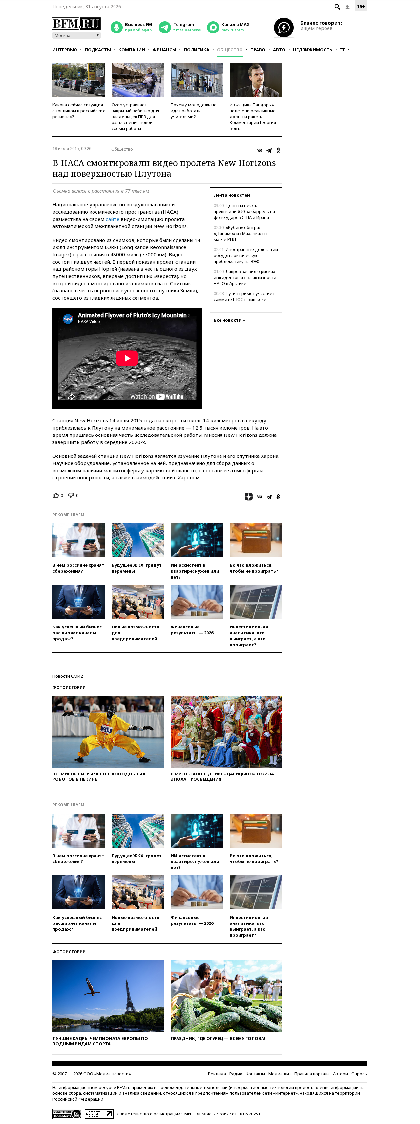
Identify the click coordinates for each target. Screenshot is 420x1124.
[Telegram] (269, 150)
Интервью (64, 50)
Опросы (359, 1074)
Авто (279, 50)
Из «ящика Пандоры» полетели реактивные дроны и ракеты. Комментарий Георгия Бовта (253, 116)
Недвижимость (312, 50)
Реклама (217, 1074)
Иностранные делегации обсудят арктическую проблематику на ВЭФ (246, 255)
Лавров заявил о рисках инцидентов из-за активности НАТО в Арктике (245, 277)
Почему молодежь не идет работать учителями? (194, 110)
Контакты (255, 1074)
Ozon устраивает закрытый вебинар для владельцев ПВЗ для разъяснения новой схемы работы (135, 116)
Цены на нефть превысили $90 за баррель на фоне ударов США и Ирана (244, 211)
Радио (235, 1074)
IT (342, 50)
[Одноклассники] (278, 150)
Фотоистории (69, 687)
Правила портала (312, 1074)
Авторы (340, 1074)
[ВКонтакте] (260, 150)
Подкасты (98, 50)
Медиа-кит (279, 1074)
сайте (112, 219)
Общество (230, 50)
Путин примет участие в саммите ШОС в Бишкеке (245, 296)
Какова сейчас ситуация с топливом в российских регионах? (78, 110)
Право (257, 50)
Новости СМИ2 (67, 676)
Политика (196, 50)
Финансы (164, 50)
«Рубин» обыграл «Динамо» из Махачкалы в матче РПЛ (241, 233)
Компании (131, 50)
